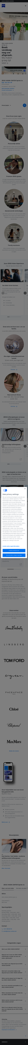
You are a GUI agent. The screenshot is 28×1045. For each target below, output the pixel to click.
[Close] (25, 488)
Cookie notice (6, 546)
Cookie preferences (14, 550)
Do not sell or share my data (14, 555)
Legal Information (14, 546)
